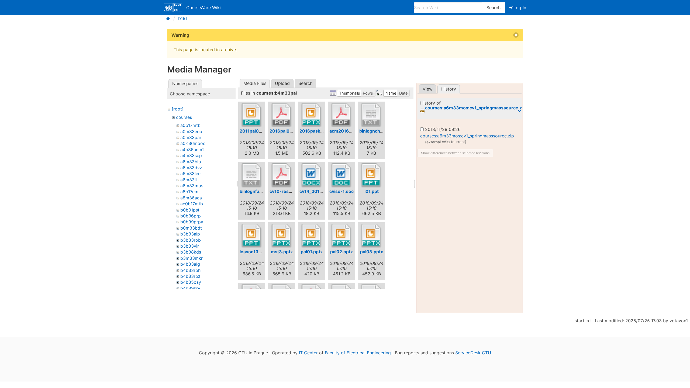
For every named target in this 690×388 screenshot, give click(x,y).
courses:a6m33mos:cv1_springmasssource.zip (475, 107)
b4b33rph (190, 270)
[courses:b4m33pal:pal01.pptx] (311, 236)
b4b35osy (190, 282)
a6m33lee (190, 173)
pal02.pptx (341, 251)
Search (494, 7)
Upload (282, 83)
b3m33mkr (191, 258)
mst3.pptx (282, 251)
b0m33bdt (191, 228)
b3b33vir (189, 246)
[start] (169, 18)
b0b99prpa (191, 221)
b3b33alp (190, 234)
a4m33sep (191, 155)
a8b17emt (190, 191)
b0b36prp (190, 216)
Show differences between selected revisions (455, 153)
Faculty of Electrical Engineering (358, 352)
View (428, 89)
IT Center (308, 352)
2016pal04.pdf (285, 131)
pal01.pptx (312, 251)
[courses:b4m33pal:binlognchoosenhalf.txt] (371, 115)
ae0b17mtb (191, 203)
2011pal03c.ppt (256, 131)
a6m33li (188, 179)
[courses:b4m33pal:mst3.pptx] (282, 236)
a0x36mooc (192, 143)
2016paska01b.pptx (320, 131)
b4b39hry (190, 288)
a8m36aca (191, 197)
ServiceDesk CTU (473, 352)
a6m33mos (191, 185)
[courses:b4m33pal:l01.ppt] (371, 175)
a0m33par (190, 137)
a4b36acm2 (192, 149)
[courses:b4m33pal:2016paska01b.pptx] (311, 115)
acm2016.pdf (343, 131)
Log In (519, 7)
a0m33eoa (191, 131)
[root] (178, 109)
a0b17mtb (190, 125)
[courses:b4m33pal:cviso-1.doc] (341, 175)
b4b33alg (190, 264)
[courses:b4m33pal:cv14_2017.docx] (311, 175)
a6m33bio (190, 161)
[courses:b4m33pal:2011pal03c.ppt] (252, 115)
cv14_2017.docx (316, 191)
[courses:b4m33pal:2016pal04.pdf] (282, 115)
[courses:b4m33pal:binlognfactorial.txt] (252, 175)
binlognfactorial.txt (260, 191)
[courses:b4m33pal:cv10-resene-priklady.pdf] (282, 175)
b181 (182, 18)
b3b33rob (190, 240)
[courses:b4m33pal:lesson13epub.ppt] (252, 236)
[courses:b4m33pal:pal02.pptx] (341, 236)
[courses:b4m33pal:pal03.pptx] (371, 236)
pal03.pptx (371, 251)
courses (184, 117)
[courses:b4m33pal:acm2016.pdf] (341, 115)
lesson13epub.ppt (259, 251)
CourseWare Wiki (203, 7)
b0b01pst (189, 210)
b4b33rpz (190, 276)
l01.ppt (371, 191)
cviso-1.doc (341, 191)
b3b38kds (190, 252)
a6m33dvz (191, 167)
